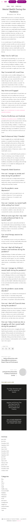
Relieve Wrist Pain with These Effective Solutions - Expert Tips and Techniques (14, 359)
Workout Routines (5, 506)
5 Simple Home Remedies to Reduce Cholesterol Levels (14, 373)
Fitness (8, 6)
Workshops (3, 508)
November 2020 (5, 468)
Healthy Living (18, 6)
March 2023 (4, 449)
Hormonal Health (5, 491)
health (12, 6)
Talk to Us (12, 1)
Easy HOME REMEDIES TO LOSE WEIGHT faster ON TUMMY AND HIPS (14, 421)
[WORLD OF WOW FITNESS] (5, 1)
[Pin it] (9, 348)
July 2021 (3, 457)
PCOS (2, 498)
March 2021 (4, 461)
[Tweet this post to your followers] (6, 348)
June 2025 (3, 439)
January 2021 (4, 464)
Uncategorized (4, 502)
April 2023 (3, 447)
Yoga (2, 510)
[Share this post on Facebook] (2, 348)
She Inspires (4, 500)
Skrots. (19, 520)
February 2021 (4, 463)
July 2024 (3, 441)
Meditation (3, 493)
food (2, 485)
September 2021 (5, 455)
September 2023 (5, 445)
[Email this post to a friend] (12, 348)
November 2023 (5, 443)
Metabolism (3, 496)
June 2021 (3, 459)
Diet (2, 481)
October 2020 (4, 470)
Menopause (4, 494)
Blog (2, 479)
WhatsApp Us (21, 1)
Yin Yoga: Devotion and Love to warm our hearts (14, 390)
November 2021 (5, 453)
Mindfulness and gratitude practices (9, 119)
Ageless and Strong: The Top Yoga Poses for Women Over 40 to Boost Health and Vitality (14, 406)
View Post (14, 394)
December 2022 (5, 451)
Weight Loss (4, 504)
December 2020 (5, 466)
